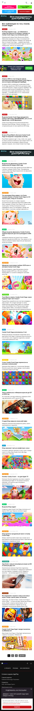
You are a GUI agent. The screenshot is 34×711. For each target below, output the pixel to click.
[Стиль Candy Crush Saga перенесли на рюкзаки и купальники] (17, 378)
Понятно (17, 707)
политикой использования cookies (11, 703)
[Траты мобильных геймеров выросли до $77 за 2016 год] (17, 407)
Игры (4, 329)
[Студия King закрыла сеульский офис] (17, 434)
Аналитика (5, 593)
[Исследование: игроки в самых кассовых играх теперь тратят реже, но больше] (17, 615)
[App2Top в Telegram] (31, 663)
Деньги (4, 161)
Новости (5, 29)
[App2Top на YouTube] (23, 663)
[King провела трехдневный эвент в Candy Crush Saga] (17, 549)
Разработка (5, 294)
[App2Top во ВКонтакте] (27, 663)
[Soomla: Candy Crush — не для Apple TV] (17, 492)
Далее (22, 655)
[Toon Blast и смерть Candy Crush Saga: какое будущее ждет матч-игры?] (17, 318)
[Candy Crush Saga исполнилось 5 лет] (17, 348)
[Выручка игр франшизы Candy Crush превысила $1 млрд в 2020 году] (17, 181)
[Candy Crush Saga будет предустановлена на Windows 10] (17, 643)
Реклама (15, 668)
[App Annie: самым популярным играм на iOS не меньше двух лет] (17, 581)
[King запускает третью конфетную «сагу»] (17, 462)
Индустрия (5, 192)
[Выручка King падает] (17, 519)
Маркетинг (5, 359)
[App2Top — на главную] (6, 663)
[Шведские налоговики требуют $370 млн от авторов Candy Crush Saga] (17, 283)
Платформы (5, 561)
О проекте (7, 668)
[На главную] (2, 2)
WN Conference (25, 668)
